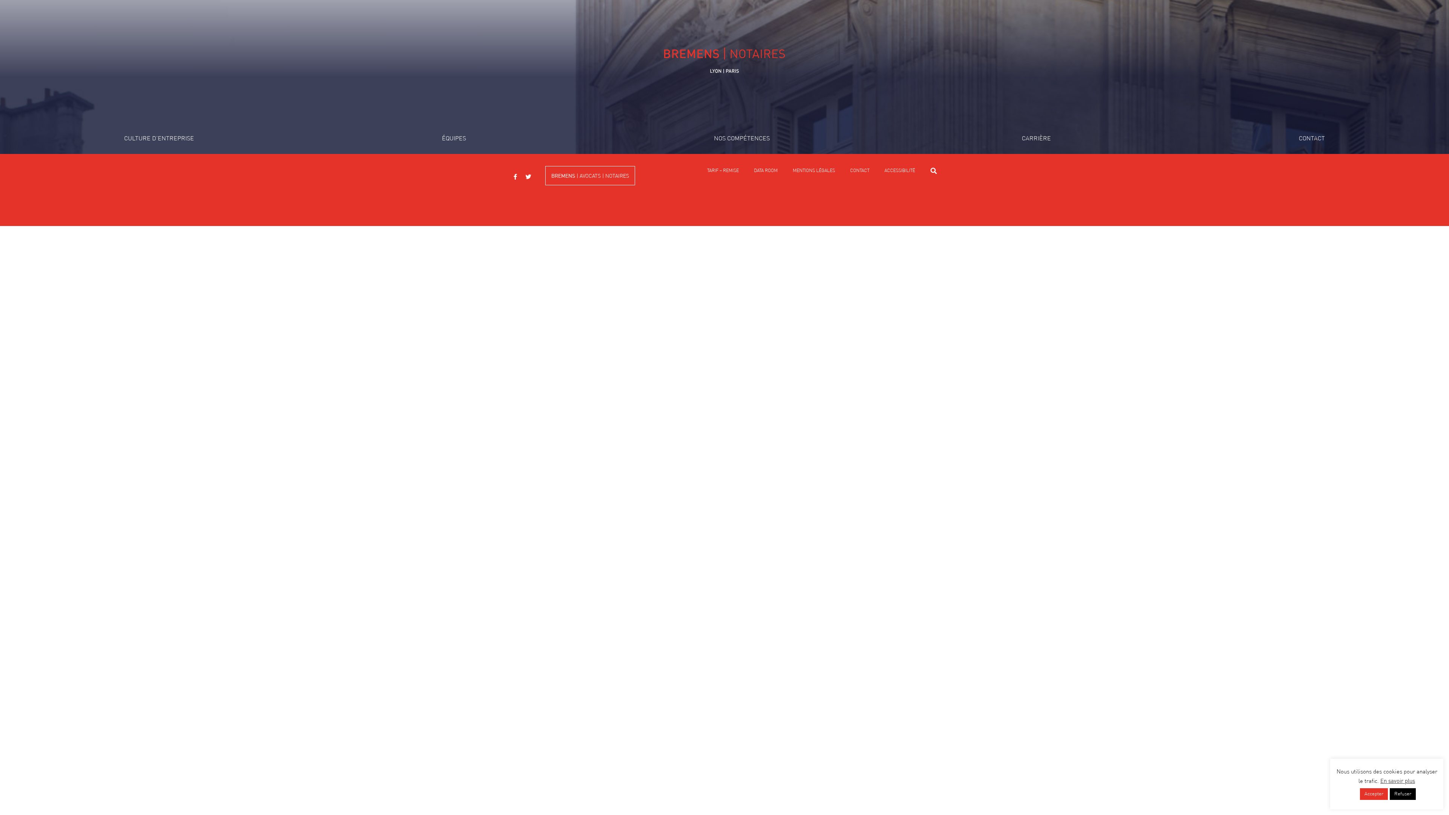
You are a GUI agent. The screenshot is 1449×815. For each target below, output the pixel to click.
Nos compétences (742, 139)
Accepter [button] (1373, 794)
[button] (934, 171)
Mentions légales (814, 171)
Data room (766, 171)
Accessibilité (899, 171)
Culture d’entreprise (159, 139)
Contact (1312, 139)
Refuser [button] (1402, 794)
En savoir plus (1397, 781)
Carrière (1036, 139)
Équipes (454, 139)
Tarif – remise (723, 171)
